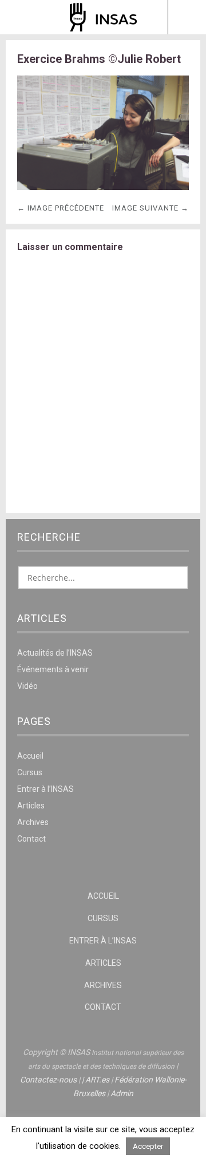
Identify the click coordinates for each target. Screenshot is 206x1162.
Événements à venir (53, 669)
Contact (31, 838)
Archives (33, 822)
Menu (19, 17)
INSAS (103, 17)
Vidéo (27, 686)
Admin (121, 1093)
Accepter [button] (148, 1146)
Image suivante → (150, 208)
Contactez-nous (48, 1079)
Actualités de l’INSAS (55, 652)
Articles (31, 805)
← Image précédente (60, 208)
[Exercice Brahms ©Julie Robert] (103, 186)
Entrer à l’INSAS (45, 789)
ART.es (97, 1079)
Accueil (30, 755)
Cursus (29, 772)
